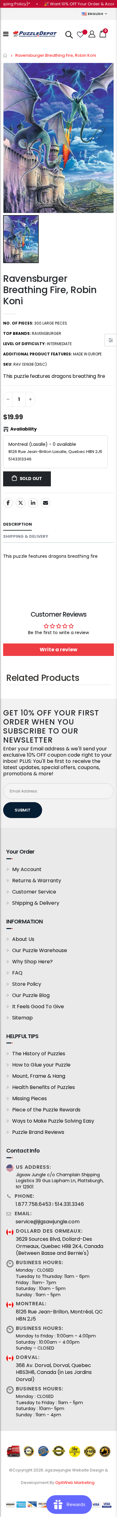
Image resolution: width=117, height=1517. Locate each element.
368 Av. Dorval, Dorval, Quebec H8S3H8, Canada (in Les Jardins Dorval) (54, 1372)
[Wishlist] (79, 34)
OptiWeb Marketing (75, 1483)
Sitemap (22, 1017)
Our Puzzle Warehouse (39, 950)
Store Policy (26, 984)
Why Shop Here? (32, 961)
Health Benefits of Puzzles (43, 1087)
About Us (23, 939)
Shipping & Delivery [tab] (25, 536)
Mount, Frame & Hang (38, 1076)
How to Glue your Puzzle (41, 1064)
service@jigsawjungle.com (48, 1221)
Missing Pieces (29, 1098)
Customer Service (34, 891)
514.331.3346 (69, 1204)
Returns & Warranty (36, 880)
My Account (26, 869)
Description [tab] (17, 524)
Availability (23, 429)
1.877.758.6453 (33, 1204)
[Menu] (5, 34)
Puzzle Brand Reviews (38, 1132)
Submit (23, 810)
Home (5, 55)
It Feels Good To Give (38, 1006)
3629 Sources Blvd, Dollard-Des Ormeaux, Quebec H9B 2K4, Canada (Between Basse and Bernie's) (59, 1246)
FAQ (17, 972)
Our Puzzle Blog (31, 995)
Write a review (58, 649)
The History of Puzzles (38, 1053)
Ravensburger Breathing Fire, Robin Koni (50, 290)
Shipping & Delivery (35, 903)
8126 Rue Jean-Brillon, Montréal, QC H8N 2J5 (59, 1315)
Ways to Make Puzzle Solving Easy (53, 1121)
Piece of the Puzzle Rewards (46, 1109)
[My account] (92, 34)
